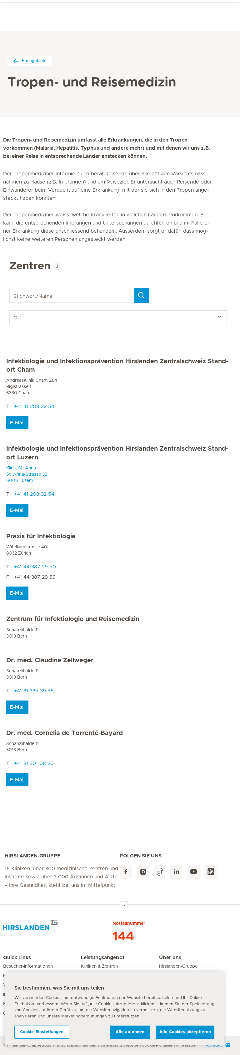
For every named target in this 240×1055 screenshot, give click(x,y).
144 (123, 936)
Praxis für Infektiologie (41, 536)
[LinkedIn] (176, 872)
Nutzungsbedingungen (75, 1045)
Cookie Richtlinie (157, 1045)
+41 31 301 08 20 (34, 763)
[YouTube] (194, 872)
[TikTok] (159, 872)
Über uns (170, 957)
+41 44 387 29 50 (35, 566)
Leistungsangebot (102, 957)
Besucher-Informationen (28, 966)
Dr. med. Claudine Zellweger (49, 660)
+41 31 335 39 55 (34, 690)
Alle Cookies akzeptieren (185, 1032)
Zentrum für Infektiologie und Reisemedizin (72, 619)
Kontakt (214, 1045)
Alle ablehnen (130, 1032)
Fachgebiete (34, 60)
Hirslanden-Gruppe (178, 966)
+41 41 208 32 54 (34, 406)
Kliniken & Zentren (99, 966)
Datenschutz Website (119, 1045)
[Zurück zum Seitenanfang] (124, 905)
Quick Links (17, 957)
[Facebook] (126, 872)
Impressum (186, 1045)
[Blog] (211, 872)
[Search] (141, 295)
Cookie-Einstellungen (42, 1032)
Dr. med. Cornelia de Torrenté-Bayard (64, 733)
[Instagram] (143, 872)
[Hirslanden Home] (57, 927)
